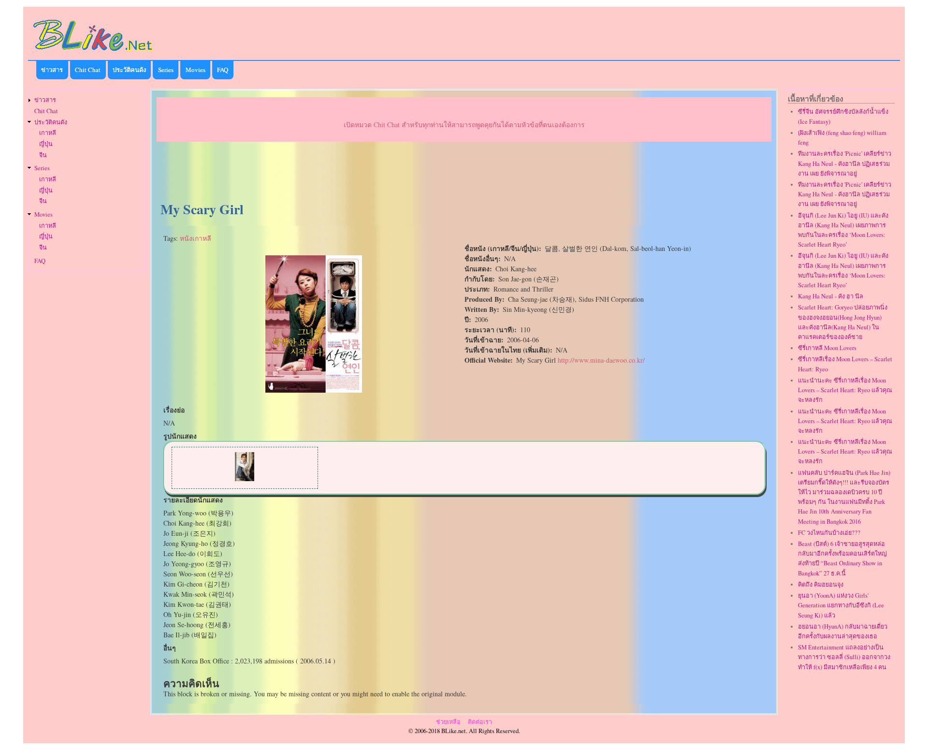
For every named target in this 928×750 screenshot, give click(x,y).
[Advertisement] (464, 172)
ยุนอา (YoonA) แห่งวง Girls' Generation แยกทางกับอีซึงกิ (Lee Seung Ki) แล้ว (841, 605)
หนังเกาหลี (195, 238)
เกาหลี (47, 133)
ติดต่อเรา (480, 722)
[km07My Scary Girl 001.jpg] (313, 390)
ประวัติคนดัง (129, 69)
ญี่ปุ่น (46, 144)
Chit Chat (88, 69)
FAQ (222, 69)
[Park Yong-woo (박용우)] (244, 478)
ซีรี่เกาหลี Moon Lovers (827, 348)
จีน (43, 155)
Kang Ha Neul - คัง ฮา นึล (830, 296)
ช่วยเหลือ (448, 722)
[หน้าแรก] (93, 52)
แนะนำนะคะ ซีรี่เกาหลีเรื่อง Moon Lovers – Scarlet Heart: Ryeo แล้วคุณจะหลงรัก (845, 390)
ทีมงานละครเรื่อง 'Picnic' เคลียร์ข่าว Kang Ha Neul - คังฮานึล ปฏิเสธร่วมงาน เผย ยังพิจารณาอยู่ (844, 163)
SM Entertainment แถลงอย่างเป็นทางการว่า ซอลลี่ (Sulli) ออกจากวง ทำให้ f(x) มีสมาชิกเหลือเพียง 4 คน (844, 657)
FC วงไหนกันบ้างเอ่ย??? (829, 533)
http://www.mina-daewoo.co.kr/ (601, 360)
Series (166, 69)
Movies (195, 69)
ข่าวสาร (52, 69)
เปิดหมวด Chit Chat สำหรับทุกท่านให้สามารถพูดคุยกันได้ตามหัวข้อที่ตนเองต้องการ (464, 124)
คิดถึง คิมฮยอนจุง (820, 584)
